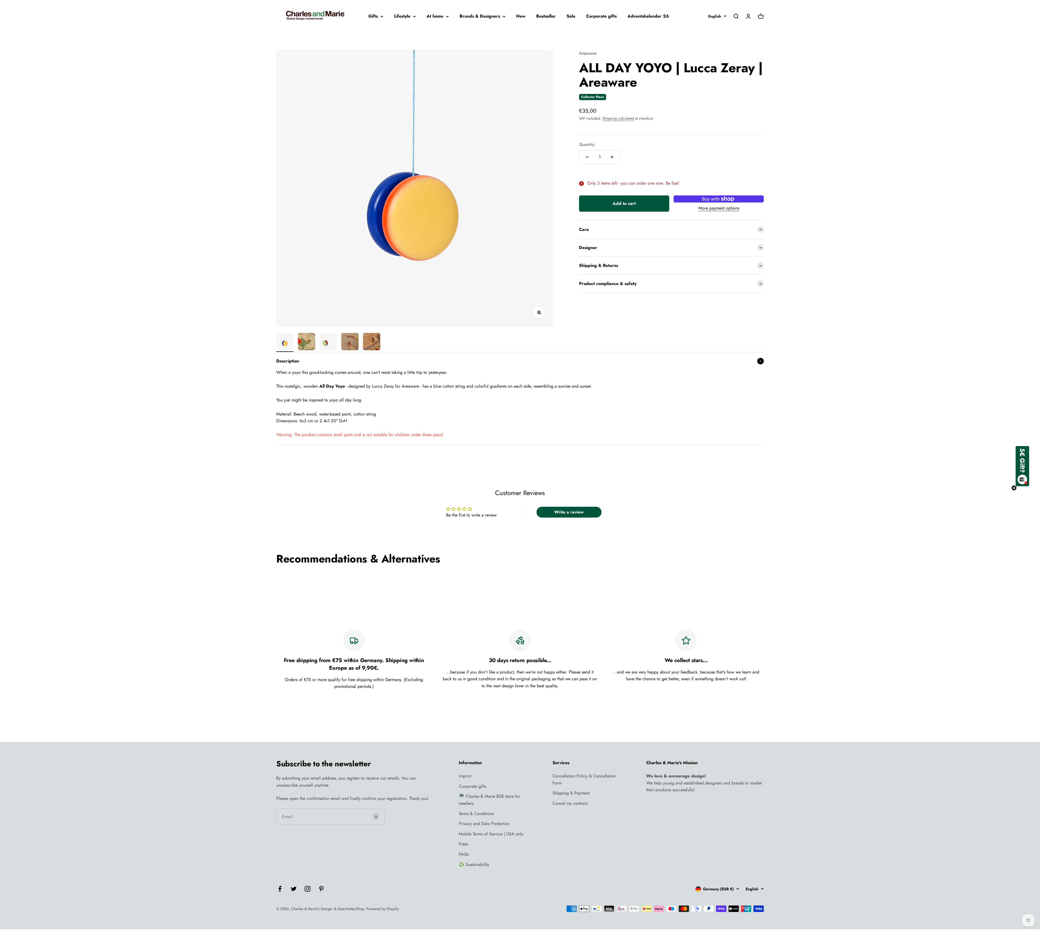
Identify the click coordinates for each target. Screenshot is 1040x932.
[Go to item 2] (306, 342)
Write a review (569, 512)
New (520, 16)
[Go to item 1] (285, 342)
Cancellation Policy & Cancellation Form (584, 779)
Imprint (465, 776)
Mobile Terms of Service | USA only (491, 834)
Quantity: (587, 145)
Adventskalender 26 (648, 16)
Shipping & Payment (571, 793)
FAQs (464, 854)
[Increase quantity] (612, 157)
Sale (571, 16)
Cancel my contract (570, 803)
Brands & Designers (480, 16)
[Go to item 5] (371, 342)
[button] (1022, 466)
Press (463, 844)
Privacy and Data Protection (484, 823)
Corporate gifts (601, 16)
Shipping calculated (618, 118)
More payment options (718, 208)
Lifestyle (402, 16)
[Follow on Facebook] (280, 888)
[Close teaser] (1014, 487)
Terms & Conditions (476, 813)
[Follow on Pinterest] (321, 888)
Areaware (587, 53)
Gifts (373, 16)
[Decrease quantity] (587, 157)
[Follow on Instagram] (307, 888)
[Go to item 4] (350, 342)
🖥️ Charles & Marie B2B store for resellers (489, 799)
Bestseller (546, 16)
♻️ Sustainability (474, 864)
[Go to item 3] (328, 342)
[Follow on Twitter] (293, 888)
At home (435, 16)
